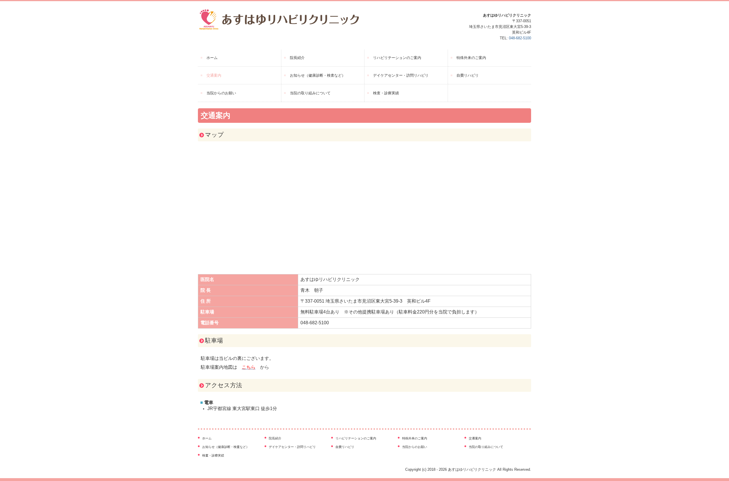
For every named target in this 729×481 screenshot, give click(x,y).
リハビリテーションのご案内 (397, 58)
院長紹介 (297, 58)
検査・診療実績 (386, 93)
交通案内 (213, 75)
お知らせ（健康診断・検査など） (317, 75)
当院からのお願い (221, 93)
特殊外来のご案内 (471, 58)
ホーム (212, 58)
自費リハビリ (467, 75)
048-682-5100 (520, 38)
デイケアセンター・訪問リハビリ (401, 75)
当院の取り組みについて (310, 93)
